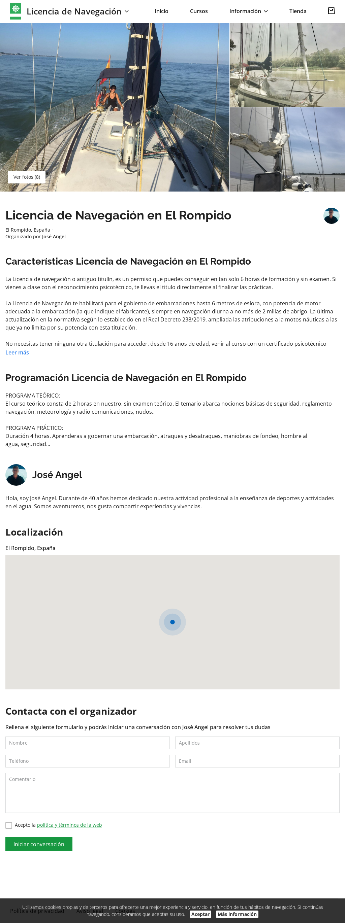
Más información (237, 914)
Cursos (199, 11)
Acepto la (58, 825)
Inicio (161, 11)
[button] (172, 622)
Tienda (298, 11)
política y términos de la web (69, 825)
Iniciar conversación (38, 844)
